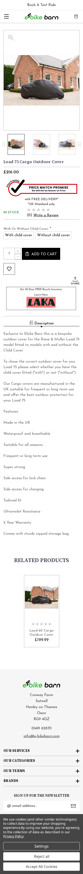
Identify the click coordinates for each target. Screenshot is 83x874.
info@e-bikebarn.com (41, 736)
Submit (73, 806)
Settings (41, 846)
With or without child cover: (27, 229)
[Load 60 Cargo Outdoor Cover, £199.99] (41, 597)
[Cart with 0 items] (76, 16)
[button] (41, 187)
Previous (4, 144)
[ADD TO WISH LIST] (9, 269)
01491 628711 (42, 728)
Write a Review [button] (46, 215)
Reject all (41, 856)
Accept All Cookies (41, 866)
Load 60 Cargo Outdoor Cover (41, 633)
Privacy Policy (13, 836)
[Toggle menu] (6, 16)
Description (44, 323)
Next (78, 144)
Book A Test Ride (41, 5)
